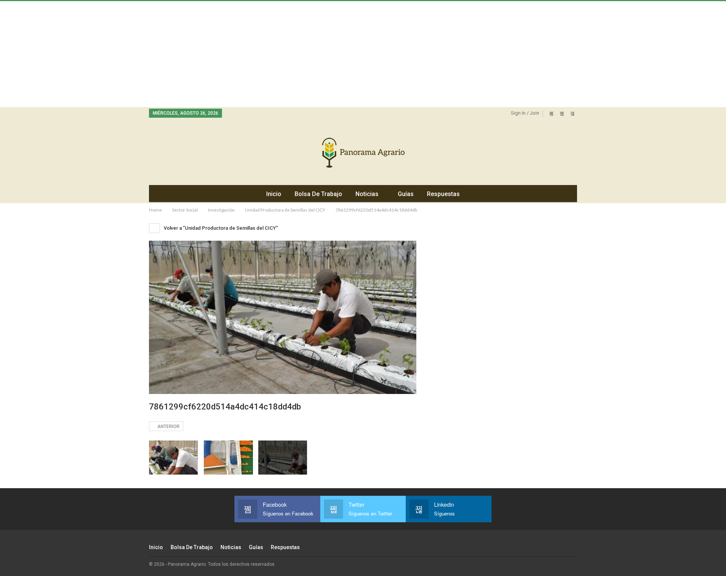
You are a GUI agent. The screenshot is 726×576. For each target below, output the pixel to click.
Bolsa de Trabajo (318, 194)
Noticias (367, 194)
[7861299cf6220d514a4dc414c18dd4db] (173, 458)
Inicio (273, 194)
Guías (406, 194)
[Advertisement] (227, 54)
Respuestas (443, 194)
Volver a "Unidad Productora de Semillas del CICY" (220, 228)
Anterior (168, 426)
